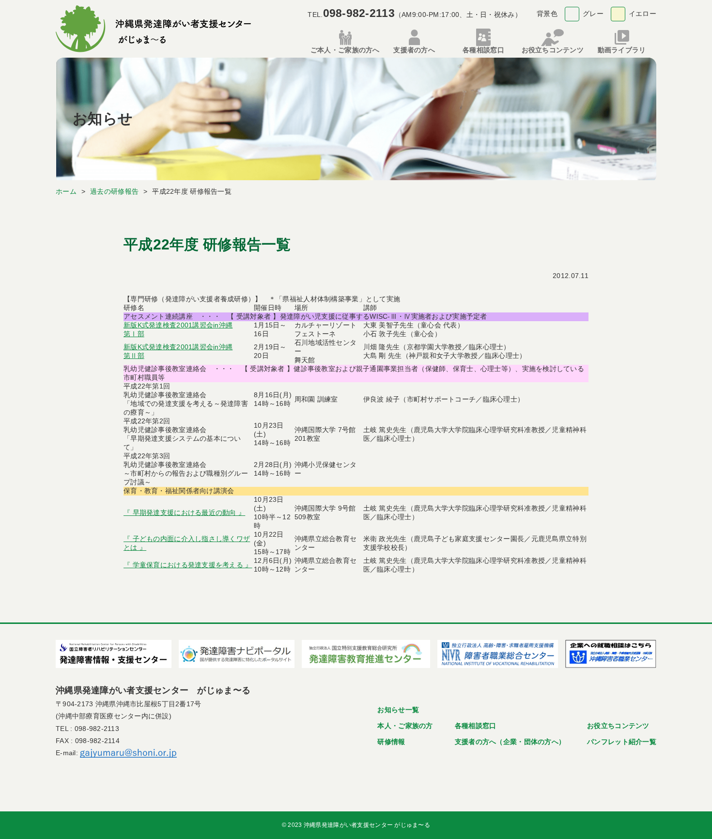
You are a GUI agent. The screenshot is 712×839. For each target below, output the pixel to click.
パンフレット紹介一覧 (621, 742)
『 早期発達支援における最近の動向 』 (184, 512)
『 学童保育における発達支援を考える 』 (188, 565)
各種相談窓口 (475, 726)
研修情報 (391, 742)
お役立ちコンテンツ (618, 726)
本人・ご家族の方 (405, 726)
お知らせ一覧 (398, 710)
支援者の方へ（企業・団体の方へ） (510, 742)
